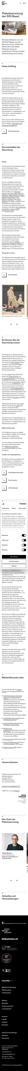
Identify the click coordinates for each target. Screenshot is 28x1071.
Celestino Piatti (9, 211)
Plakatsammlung (8, 747)
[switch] (24, 540)
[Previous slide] (11, 324)
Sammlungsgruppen (16, 388)
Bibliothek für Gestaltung (9, 987)
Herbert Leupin (15, 209)
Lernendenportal (6, 1008)
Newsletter (5, 1024)
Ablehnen (14, 566)
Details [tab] (14, 508)
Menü (24, 3)
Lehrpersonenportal (7, 1006)
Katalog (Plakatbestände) (11, 723)
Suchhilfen (16, 382)
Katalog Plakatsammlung (10, 718)
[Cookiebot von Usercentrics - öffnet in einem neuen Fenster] (19, 504)
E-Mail (18, 405)
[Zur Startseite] (4, 3)
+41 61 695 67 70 (6, 1051)
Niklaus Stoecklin (14, 195)
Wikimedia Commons (11, 446)
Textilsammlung (6, 992)
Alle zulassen (14, 556)
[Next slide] (17, 324)
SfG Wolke (5, 1003)
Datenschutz (5, 1038)
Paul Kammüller (12, 193)
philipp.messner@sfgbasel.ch (10, 856)
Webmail (4, 1000)
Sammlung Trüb (8, 739)
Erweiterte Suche (9, 378)
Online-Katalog (15, 362)
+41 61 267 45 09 (6, 858)
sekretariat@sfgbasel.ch (8, 1054)
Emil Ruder (10, 199)
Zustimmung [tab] (5, 508)
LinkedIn (4, 1019)
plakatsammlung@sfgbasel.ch (11, 786)
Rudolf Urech (11, 197)
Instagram (16, 790)
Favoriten (15, 397)
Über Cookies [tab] (22, 508)
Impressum (5, 1035)
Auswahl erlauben (14, 561)
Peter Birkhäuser (21, 207)
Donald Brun (5, 209)
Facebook (4, 1016)
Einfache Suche (13, 376)
